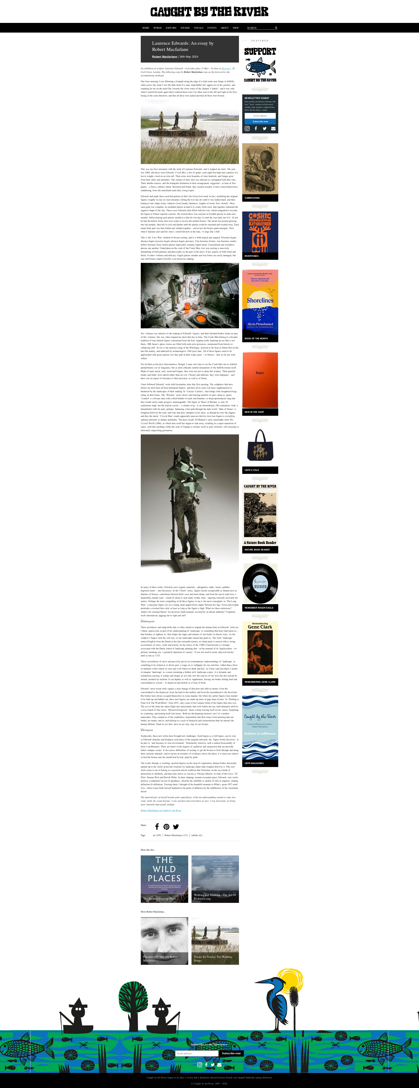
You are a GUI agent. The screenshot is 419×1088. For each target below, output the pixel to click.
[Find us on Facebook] (255, 128)
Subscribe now (260, 121)
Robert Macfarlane (164, 56)
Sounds (185, 27)
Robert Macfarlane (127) (176, 835)
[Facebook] (157, 827)
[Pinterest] (166, 827)
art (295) (157, 835)
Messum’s (226, 68)
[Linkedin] (185, 827)
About (225, 27)
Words (157, 27)
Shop (236, 27)
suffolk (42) (196, 835)
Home (145, 27)
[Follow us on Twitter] (264, 128)
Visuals (198, 27)
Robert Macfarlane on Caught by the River (161, 810)
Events (212, 27)
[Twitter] (176, 827)
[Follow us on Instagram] (247, 128)
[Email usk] (273, 128)
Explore (171, 27)
